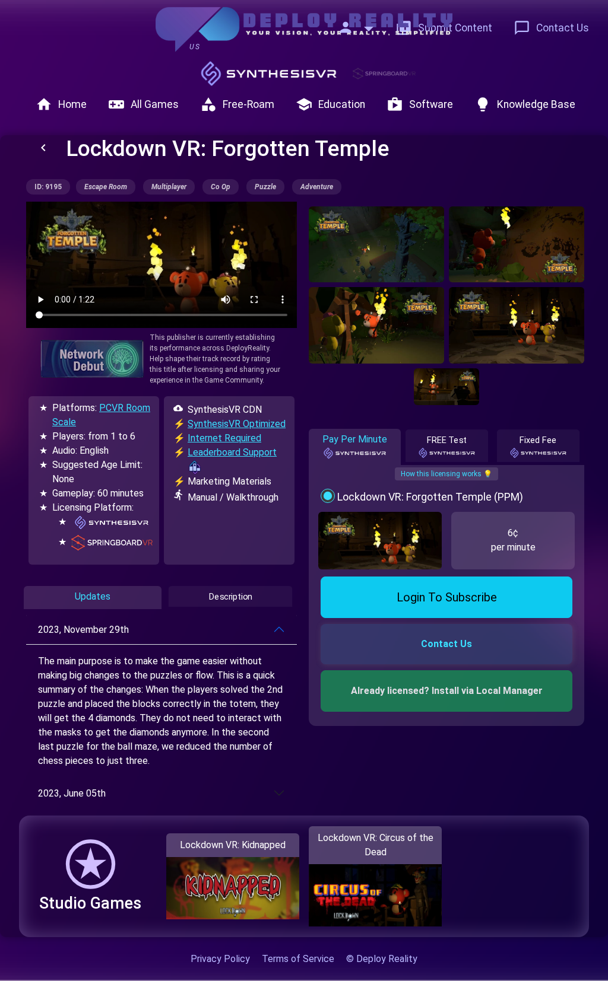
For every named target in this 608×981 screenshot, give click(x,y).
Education (330, 104)
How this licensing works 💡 (446, 474)
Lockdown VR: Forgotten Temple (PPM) (430, 496)
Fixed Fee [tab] (538, 440)
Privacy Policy (220, 958)
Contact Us (551, 28)
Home (61, 104)
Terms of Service (298, 958)
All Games (143, 104)
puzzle (265, 187)
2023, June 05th (72, 793)
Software (420, 104)
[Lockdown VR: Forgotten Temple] (376, 244)
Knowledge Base (524, 104)
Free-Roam (237, 104)
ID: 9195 (48, 187)
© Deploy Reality (381, 958)
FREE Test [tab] (446, 440)
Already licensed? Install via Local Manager (447, 690)
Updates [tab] (92, 596)
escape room (105, 187)
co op (220, 187)
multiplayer (168, 187)
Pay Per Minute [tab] (354, 439)
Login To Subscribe (447, 597)
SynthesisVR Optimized (237, 423)
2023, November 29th (83, 629)
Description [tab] (230, 597)
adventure (316, 187)
